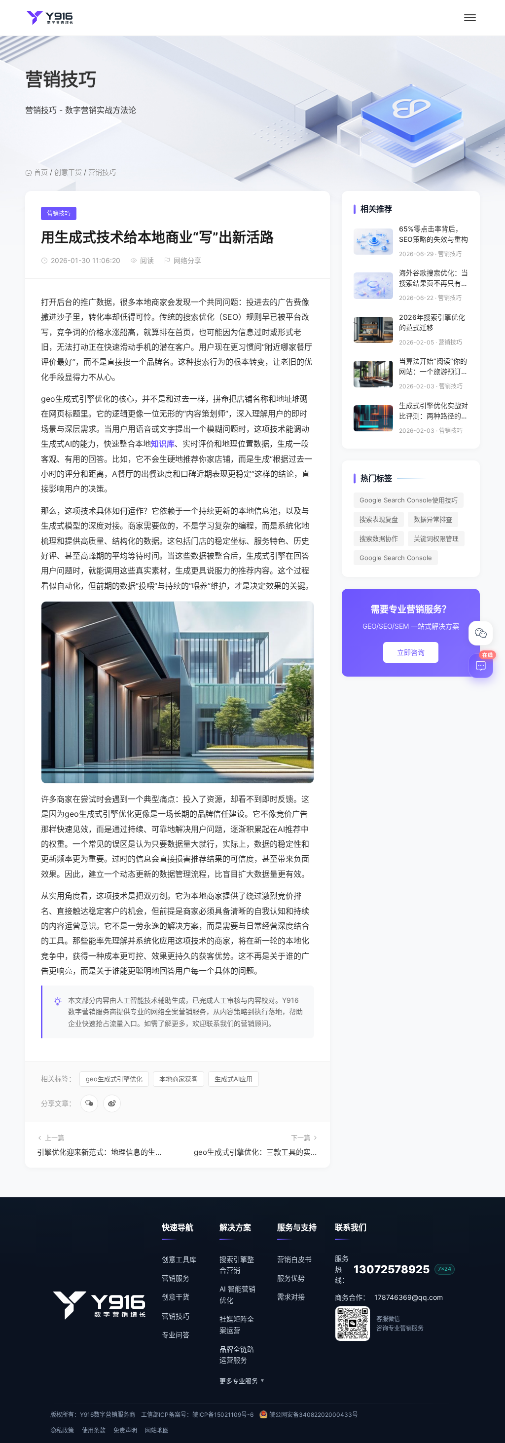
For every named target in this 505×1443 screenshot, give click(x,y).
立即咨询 (411, 652)
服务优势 (291, 1278)
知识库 (163, 444)
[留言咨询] (481, 665)
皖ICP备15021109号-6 (222, 1414)
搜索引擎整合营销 (236, 1264)
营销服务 (175, 1278)
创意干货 (68, 172)
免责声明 (125, 1430)
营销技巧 (102, 172)
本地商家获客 (178, 1079)
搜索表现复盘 (379, 519)
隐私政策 (62, 1430)
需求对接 (291, 1296)
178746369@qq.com (408, 1297)
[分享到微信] (89, 1103)
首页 (41, 172)
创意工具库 (179, 1259)
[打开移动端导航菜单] (470, 18)
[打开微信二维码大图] (481, 633)
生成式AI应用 (233, 1079)
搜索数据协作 (379, 538)
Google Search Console (396, 558)
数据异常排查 (433, 519)
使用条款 (94, 1430)
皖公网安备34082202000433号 (313, 1414)
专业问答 (175, 1334)
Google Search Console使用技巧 (409, 500)
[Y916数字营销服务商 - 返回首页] (50, 18)
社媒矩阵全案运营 (236, 1324)
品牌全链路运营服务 (236, 1354)
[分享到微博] (112, 1103)
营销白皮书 (294, 1259)
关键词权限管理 (436, 538)
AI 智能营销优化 (237, 1294)
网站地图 (157, 1430)
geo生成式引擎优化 (114, 1079)
